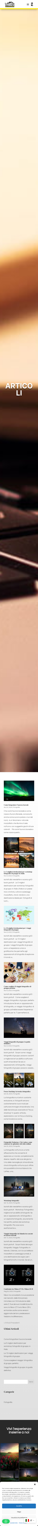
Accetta (19, 1506)
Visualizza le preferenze (19, 1517)
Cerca (31, 1382)
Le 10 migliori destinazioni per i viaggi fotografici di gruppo (17, 929)
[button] (35, 1484)
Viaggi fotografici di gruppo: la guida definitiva (17, 1042)
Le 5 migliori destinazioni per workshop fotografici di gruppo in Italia (18, 872)
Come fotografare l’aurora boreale (16, 805)
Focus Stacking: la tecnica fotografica (17, 1091)
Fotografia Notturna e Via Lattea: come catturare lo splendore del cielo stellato (18, 1143)
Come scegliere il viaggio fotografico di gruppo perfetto (17, 987)
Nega (19, 1512)
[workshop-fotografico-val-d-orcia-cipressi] (28, 1475)
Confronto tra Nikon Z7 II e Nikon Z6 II (18, 1289)
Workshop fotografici (11, 1200)
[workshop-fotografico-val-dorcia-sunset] (9, 1457)
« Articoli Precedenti (12, 1323)
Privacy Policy (23, 1522)
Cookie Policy (14, 1522)
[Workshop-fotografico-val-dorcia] (28, 1449)
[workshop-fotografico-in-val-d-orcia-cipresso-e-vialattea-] (10, 1477)
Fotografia (16, 807)
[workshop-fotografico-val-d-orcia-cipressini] (28, 1462)
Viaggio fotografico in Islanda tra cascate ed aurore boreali (18, 1234)
